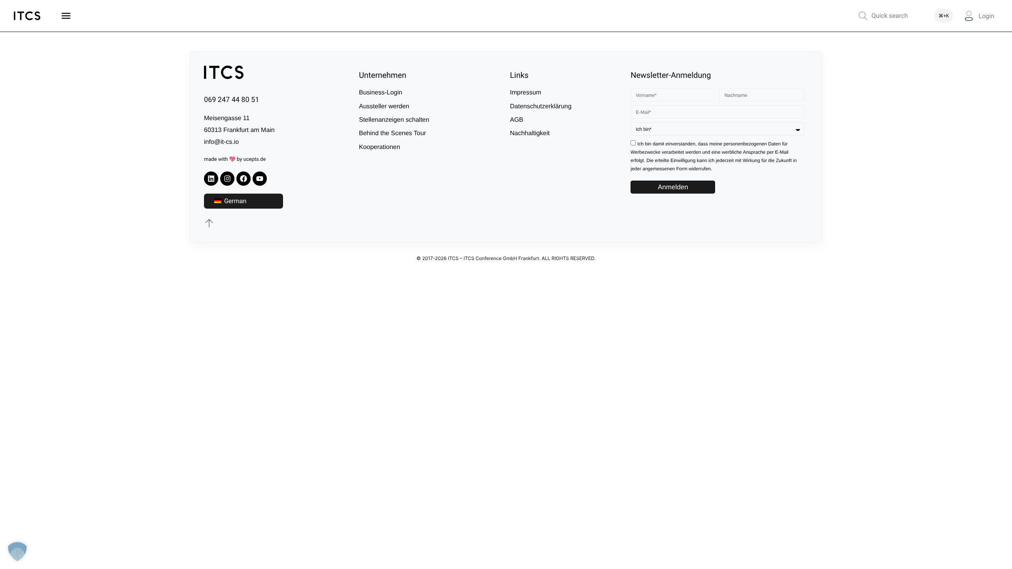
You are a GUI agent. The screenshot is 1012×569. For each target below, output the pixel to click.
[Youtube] (260, 178)
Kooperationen (379, 147)
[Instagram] (227, 178)
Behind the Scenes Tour (392, 133)
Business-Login (380, 92)
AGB (516, 120)
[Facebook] (243, 178)
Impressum (525, 92)
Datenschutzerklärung (541, 106)
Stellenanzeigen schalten (394, 120)
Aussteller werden (384, 106)
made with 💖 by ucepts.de (235, 159)
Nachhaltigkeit (530, 133)
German (234, 201)
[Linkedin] (211, 178)
